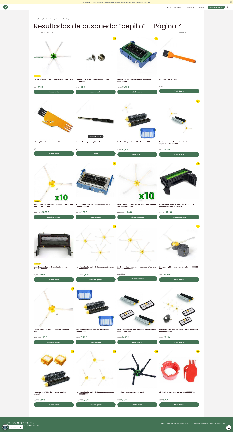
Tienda (40, 19)
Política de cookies (34, 425)
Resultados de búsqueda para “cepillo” (54, 19)
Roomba (189, 7)
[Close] (231, 2)
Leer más (95, 153)
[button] (182, 7)
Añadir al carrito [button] (54, 92)
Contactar (201, 7)
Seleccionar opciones (53, 217)
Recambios (177, 7)
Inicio (169, 7)
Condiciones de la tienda (24, 425)
